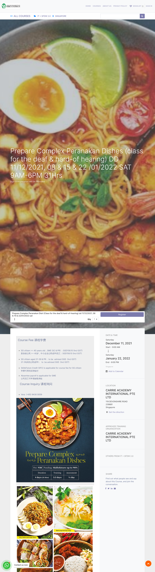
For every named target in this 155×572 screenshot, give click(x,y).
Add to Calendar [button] (116, 371)
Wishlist (138, 6)
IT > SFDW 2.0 (44, 16)
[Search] (142, 16)
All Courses (22, 16)
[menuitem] (88, 6)
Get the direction (116, 412)
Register (122, 314)
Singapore (60, 16)
